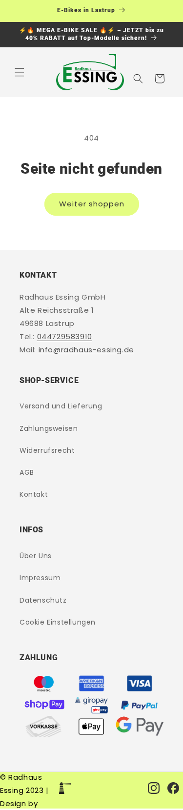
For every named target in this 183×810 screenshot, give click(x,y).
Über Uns (36, 556)
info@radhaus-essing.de (86, 349)
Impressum (40, 578)
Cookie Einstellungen (58, 622)
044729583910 (64, 336)
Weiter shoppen (91, 204)
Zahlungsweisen (49, 428)
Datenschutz (43, 600)
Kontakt (34, 494)
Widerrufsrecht (47, 450)
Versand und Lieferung (61, 406)
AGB (27, 472)
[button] (19, 72)
